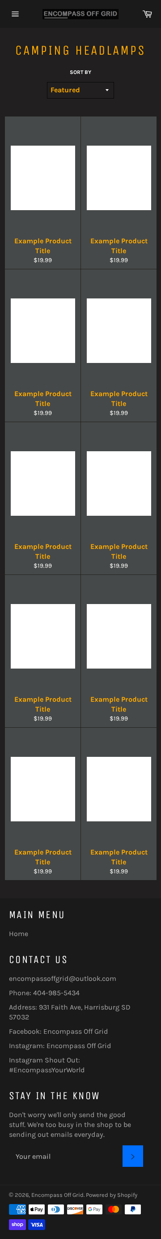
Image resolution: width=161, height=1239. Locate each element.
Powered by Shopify (111, 1195)
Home (18, 933)
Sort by (80, 72)
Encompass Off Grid (75, 1031)
